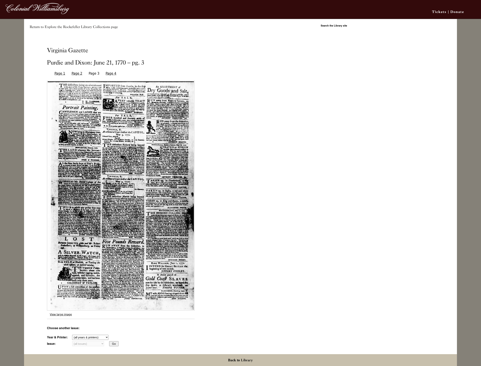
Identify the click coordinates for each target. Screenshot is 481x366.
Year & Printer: (57, 337)
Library (247, 360)
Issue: (51, 343)
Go (114, 343)
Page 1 (59, 73)
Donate (457, 12)
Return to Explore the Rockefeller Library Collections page (74, 27)
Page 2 (77, 73)
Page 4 (111, 73)
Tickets (439, 12)
